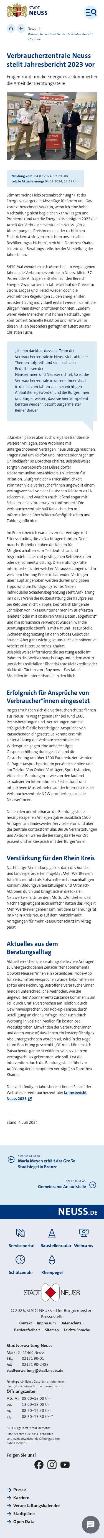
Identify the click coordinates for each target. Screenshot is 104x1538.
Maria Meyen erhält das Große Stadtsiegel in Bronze (46, 1164)
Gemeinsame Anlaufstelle (62, 1186)
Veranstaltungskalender (36, 1505)
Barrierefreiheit (27, 1329)
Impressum (46, 1323)
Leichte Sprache (77, 1329)
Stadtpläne (24, 1513)
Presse (19, 1489)
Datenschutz (70, 1323)
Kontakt (25, 1323)
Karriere (21, 1497)
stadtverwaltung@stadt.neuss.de (35, 1370)
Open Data (24, 1521)
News (32, 28)
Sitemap (52, 1329)
